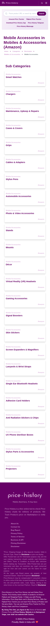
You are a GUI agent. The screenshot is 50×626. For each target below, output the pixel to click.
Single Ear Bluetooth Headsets (22, 383)
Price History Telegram (36, 23)
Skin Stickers (13, 332)
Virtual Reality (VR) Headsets (21, 281)
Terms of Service (18, 537)
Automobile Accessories (18, 196)
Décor (9, 264)
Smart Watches (13, 77)
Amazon (41, 83)
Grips (9, 145)
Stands (9, 230)
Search (41, 14)
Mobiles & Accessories (12, 54)
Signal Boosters (14, 315)
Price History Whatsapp (25, 26)
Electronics (28, 51)
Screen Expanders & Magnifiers (22, 349)
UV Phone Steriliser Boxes (19, 435)
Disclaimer (15, 546)
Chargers (10, 94)
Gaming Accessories (16, 298)
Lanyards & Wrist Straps (18, 366)
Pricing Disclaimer (18, 543)
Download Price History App (16, 23)
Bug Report (15, 530)
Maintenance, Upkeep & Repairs (22, 111)
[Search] (42, 3)
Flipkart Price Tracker (33, 19)
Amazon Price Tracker (16, 19)
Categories (16, 51)
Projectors (11, 469)
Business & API (17, 540)
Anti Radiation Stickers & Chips (22, 418)
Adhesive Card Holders (18, 400)
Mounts (10, 247)
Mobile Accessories (13, 74)
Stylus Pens (12, 179)
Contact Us (15, 527)
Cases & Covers (14, 128)
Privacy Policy (16, 533)
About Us (15, 524)
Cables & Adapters (15, 162)
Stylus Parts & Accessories (20, 452)
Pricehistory (12, 3)
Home (6, 51)
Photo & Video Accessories (20, 213)
